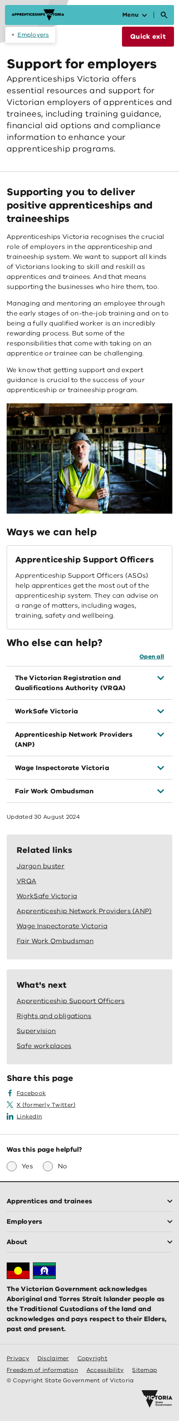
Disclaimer (53, 1358)
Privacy (18, 1358)
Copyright (92, 1358)
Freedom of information (42, 1370)
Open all (151, 657)
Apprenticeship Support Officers (84, 559)
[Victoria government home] (157, 1399)
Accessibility (105, 1370)
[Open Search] (164, 15)
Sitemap (144, 1370)
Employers (33, 35)
